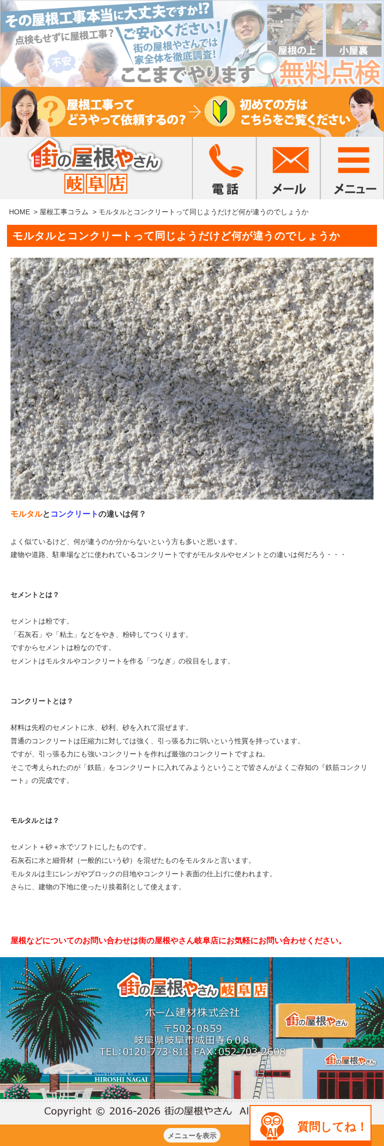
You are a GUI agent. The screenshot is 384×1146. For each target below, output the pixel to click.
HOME (19, 212)
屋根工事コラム (64, 212)
